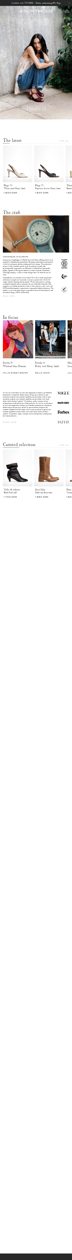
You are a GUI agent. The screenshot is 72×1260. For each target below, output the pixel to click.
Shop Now (10, 422)
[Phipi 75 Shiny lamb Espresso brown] (49, 164)
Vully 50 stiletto (12, 489)
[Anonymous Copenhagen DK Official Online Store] (36, 11)
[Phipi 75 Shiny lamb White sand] (17, 164)
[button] (67, 11)
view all (64, 141)
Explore (36, 114)
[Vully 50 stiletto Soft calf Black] (17, 468)
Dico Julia (40, 489)
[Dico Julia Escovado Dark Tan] (49, 468)
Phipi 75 (8, 185)
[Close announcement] (69, 3)
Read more (9, 296)
